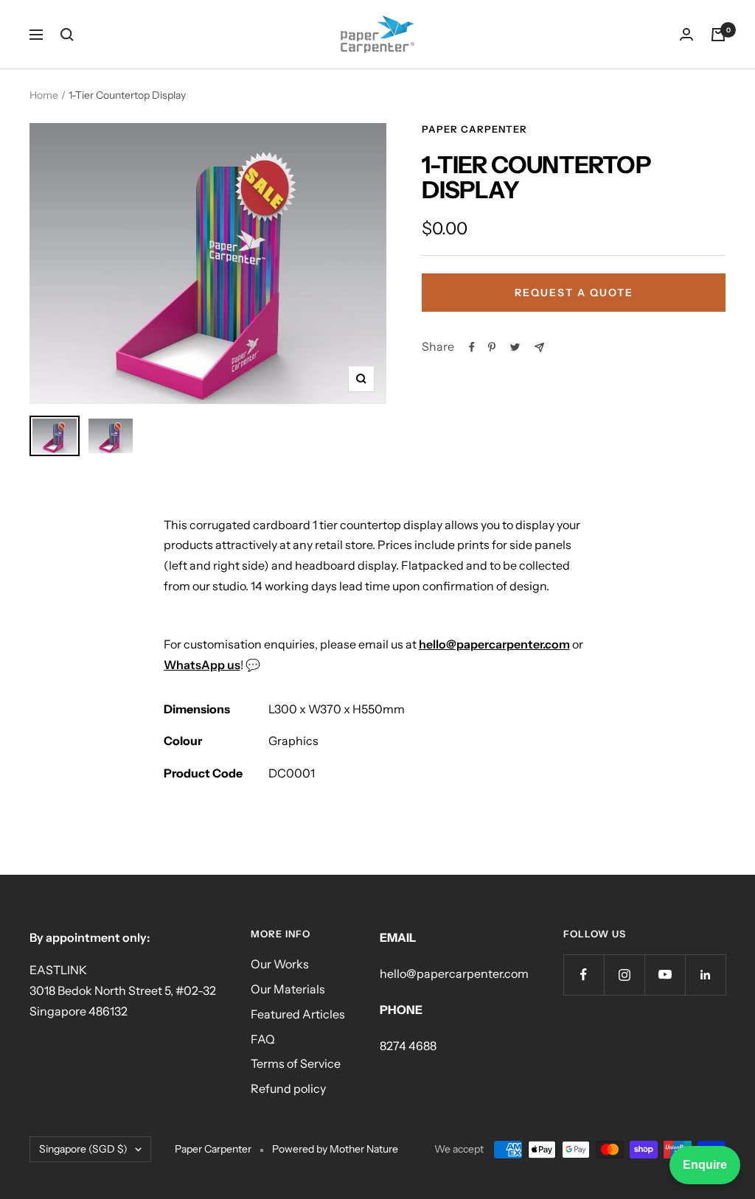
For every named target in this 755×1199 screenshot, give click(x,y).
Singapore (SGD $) (83, 1149)
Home (43, 95)
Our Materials (288, 989)
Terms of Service (296, 1063)
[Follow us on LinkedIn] (705, 974)
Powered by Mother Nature (335, 1149)
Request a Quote (574, 292)
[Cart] (718, 34)
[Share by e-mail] (539, 347)
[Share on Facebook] (472, 347)
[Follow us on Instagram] (624, 974)
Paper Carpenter (474, 129)
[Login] (686, 34)
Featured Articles (298, 1014)
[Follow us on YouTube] (664, 974)
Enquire (705, 1164)
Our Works (280, 964)
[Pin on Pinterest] (491, 347)
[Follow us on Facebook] (583, 974)
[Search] (67, 34)
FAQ (263, 1039)
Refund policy (288, 1088)
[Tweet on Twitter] (515, 347)
